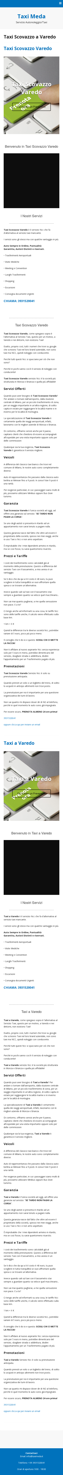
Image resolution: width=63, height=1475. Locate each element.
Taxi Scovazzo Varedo (28, 48)
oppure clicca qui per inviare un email (22, 724)
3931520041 (10, 718)
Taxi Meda (31, 16)
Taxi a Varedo (19, 743)
